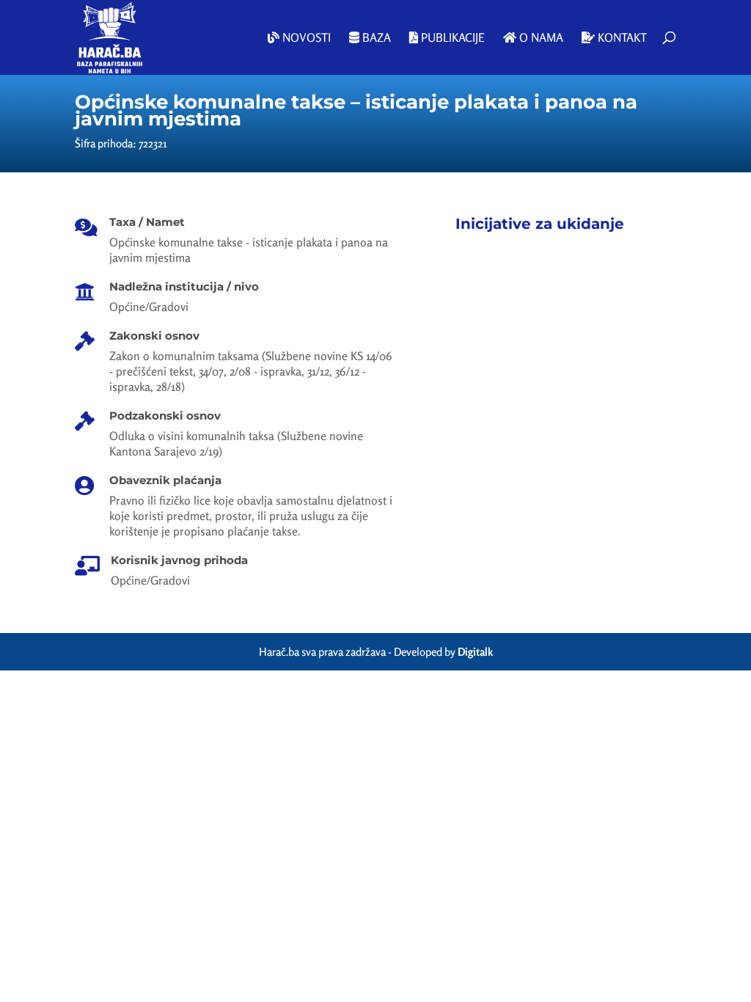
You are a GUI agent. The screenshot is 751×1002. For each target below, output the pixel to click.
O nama (539, 38)
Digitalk (475, 652)
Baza (375, 38)
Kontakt (621, 38)
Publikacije (451, 38)
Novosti (305, 38)
